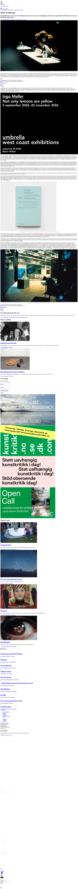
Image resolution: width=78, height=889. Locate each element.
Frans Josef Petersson (5, 646)
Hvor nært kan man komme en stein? (11, 579)
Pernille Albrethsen (5, 615)
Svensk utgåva (13, 9)
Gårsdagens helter (5, 545)
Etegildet (3, 695)
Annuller (2, 392)
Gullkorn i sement (5, 671)
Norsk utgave (8, 9)
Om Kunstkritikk (6, 711)
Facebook (4, 720)
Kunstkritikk (2, 4)
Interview (12, 685)
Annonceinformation (6, 716)
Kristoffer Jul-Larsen (5, 549)
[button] (1, 1)
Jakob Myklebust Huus (6, 667)
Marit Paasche (4, 673)
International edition (19, 9)
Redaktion (4, 714)
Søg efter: (2, 880)
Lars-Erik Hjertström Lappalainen (8, 19)
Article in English (23, 19)
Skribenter (4, 715)
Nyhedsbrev (5, 719)
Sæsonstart (14, 615)
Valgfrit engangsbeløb (23, 317)
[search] (1, 3)
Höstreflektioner (5, 642)
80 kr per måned (10, 317)
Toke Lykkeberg (5, 376)
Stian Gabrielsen (5, 697)
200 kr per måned (16, 317)
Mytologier (3, 611)
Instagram (4, 721)
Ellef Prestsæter (4, 347)
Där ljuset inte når (5, 677)
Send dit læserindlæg (4, 390)
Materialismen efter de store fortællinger (12, 372)
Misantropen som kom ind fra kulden (11, 654)
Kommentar (14, 549)
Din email (2, 387)
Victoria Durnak (4, 583)
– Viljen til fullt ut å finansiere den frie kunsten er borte (16, 683)
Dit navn (2, 384)
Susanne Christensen (5, 656)
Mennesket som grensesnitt (8, 343)
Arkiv (4, 717)
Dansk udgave (3, 9)
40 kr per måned (3, 317)
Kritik (18, 19)
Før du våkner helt (5, 665)
